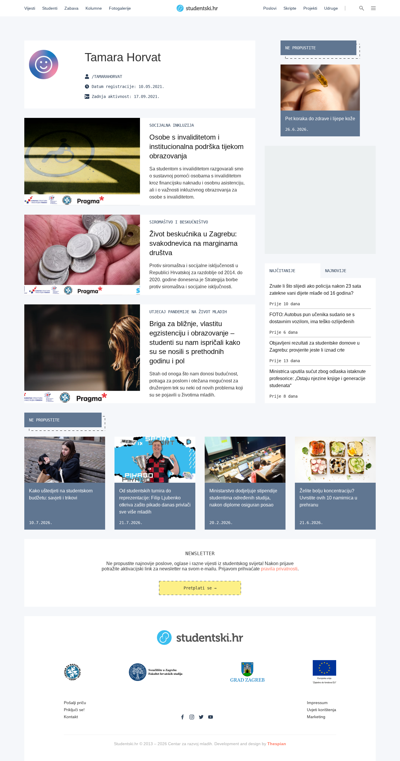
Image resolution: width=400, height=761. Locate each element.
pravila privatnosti (279, 568)
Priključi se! (74, 709)
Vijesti (29, 8)
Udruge (331, 8)
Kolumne (94, 8)
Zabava (71, 8)
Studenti (49, 8)
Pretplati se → (200, 588)
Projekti (310, 8)
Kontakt (71, 716)
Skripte (289, 8)
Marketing (316, 716)
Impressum (317, 702)
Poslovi (269, 8)
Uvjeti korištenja (321, 709)
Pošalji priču (75, 702)
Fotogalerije (120, 8)
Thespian (276, 743)
